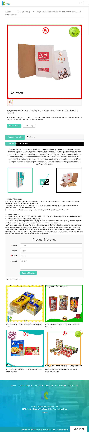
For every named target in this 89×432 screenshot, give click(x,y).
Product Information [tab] (15, 137)
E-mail (14, 256)
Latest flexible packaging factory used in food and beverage (62, 326)
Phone (14, 250)
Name (14, 245)
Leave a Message (28, 273)
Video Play (29, 126)
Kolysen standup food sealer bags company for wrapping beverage (61, 370)
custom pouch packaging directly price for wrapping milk (24, 326)
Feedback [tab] (31, 137)
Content (13, 261)
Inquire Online (14, 126)
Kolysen (8, 12)
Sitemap (44, 412)
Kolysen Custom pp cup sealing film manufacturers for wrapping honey (24, 370)
